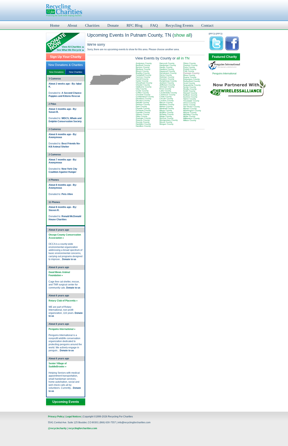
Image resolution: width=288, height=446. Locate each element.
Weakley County (190, 114)
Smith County (189, 91)
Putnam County (191, 73)
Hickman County (166, 77)
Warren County (190, 108)
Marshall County (166, 108)
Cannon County (143, 77)
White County (189, 116)
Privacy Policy (56, 416)
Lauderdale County (168, 93)
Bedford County (143, 65)
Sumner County (190, 97)
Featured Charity (224, 56)
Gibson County (142, 114)
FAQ (154, 25)
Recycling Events (179, 25)
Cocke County (142, 91)
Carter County (142, 81)
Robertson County (191, 79)
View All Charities (71, 47)
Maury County (165, 110)
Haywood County (167, 71)
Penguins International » (62, 329)
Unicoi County (189, 103)
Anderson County (144, 63)
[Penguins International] (224, 69)
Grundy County (142, 122)
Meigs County (165, 116)
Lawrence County (167, 95)
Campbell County (143, 75)
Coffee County (142, 93)
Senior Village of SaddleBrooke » (58, 365)
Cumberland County (145, 97)
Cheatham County (144, 83)
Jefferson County (167, 85)
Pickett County (189, 69)
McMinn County (166, 112)
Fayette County (143, 108)
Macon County (166, 102)
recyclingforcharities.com (82, 428)
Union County (189, 105)
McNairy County (166, 114)
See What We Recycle (69, 50)
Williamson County (191, 118)
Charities (92, 25)
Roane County (189, 77)
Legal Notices (73, 416)
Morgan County (166, 124)
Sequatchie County (192, 85)
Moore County (165, 122)
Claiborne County (143, 87)
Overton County (190, 65)
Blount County (142, 71)
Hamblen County (143, 124)
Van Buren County (191, 107)
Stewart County (190, 93)
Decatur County (143, 100)
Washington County (192, 110)
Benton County (142, 67)
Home (55, 25)
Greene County (143, 120)
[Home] (64, 10)
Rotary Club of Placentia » (63, 300)
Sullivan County (190, 95)
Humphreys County (168, 81)
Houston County (166, 79)
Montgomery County (168, 120)
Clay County (141, 89)
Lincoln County (166, 98)
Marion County (166, 106)
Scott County (189, 83)
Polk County (188, 71)
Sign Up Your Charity (65, 56)
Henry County (165, 75)
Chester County (143, 85)
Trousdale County (191, 101)
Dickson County (143, 104)
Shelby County (190, 89)
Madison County (166, 104)
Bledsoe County (143, 69)
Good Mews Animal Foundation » (59, 274)
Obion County (189, 63)
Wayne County (190, 112)
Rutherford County (191, 81)
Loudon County (166, 100)
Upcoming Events (65, 401)
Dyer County (141, 106)
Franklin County (143, 112)
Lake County (165, 91)
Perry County (189, 67)
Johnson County (166, 87)
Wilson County (189, 120)
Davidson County (143, 98)
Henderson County (168, 73)
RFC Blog (134, 25)
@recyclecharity (57, 428)
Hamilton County (143, 126)
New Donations (56, 72)
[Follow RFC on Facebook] (232, 50)
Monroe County (166, 118)
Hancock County (166, 63)
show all (182, 35)
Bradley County (143, 73)
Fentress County (143, 110)
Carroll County (142, 79)
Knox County (165, 89)
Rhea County (189, 75)
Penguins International (224, 73)
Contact (207, 25)
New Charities (75, 72)
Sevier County (189, 87)
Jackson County (166, 83)
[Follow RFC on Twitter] (216, 50)
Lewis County (165, 97)
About (72, 25)
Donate (113, 25)
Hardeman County (167, 65)
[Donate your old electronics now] (65, 39)
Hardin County (165, 67)
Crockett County (143, 95)
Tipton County (189, 99)
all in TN (183, 58)
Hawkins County (166, 69)
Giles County (141, 116)
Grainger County (143, 118)
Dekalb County (142, 102)
